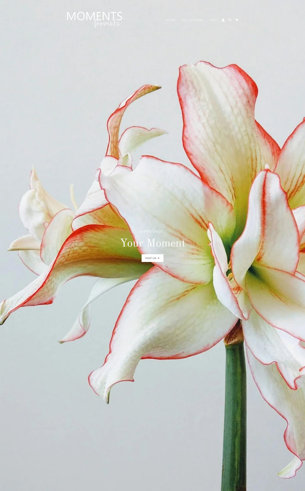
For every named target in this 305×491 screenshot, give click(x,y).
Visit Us (151, 258)
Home (171, 20)
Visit (213, 20)
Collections (192, 20)
